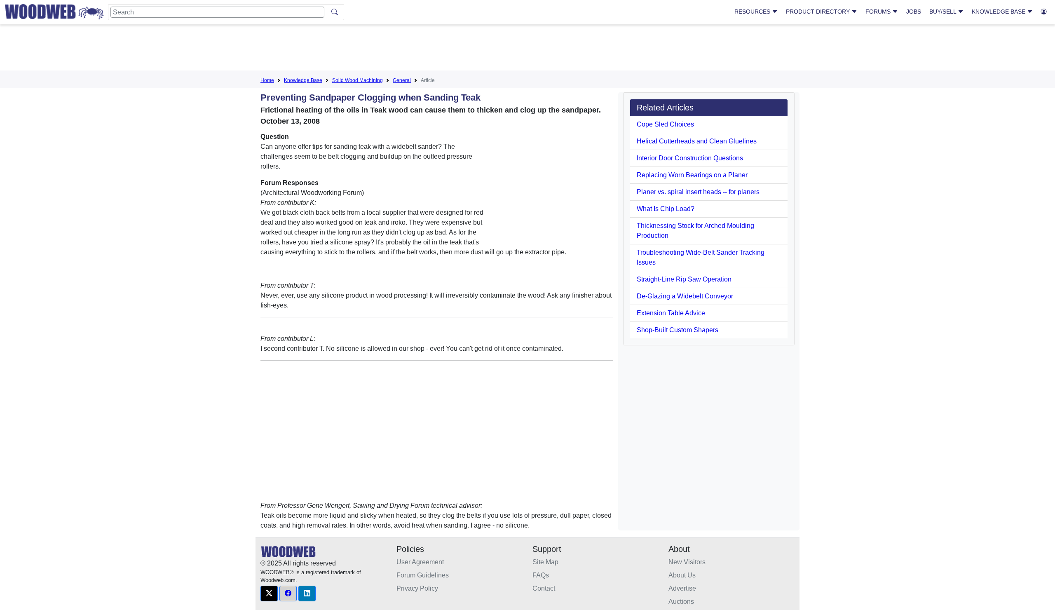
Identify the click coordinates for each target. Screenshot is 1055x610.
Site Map (545, 561)
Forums (878, 11)
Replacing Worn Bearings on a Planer (692, 174)
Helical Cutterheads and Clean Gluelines (697, 141)
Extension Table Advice (671, 313)
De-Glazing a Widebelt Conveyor (685, 296)
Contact (543, 588)
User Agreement (420, 561)
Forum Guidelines (422, 575)
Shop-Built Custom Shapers (677, 329)
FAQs (540, 575)
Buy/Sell (943, 11)
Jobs (913, 11)
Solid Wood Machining (357, 80)
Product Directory (818, 11)
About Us (682, 575)
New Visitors (687, 561)
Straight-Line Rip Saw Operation (684, 279)
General (402, 80)
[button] (269, 593)
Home (267, 80)
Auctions (681, 601)
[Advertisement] (527, 49)
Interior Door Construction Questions (690, 158)
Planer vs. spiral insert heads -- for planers (698, 191)
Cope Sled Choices (665, 124)
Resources (753, 11)
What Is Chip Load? (665, 208)
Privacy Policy (417, 588)
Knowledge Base (999, 11)
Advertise (682, 588)
